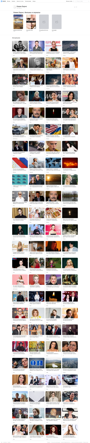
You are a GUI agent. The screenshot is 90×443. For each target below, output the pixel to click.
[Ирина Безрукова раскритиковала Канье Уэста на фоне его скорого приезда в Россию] (20, 382)
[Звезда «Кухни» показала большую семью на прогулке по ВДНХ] (70, 332)
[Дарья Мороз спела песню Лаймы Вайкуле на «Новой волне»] (20, 199)
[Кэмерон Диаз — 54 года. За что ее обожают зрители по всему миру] (53, 282)
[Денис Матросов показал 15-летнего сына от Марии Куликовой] (20, 82)
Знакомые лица (29, 30)
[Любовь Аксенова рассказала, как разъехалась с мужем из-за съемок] (53, 232)
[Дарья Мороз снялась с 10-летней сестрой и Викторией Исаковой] (53, 382)
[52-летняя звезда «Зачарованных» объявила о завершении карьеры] (53, 349)
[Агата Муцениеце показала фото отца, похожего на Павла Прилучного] (20, 215)
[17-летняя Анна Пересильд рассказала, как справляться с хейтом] (70, 432)
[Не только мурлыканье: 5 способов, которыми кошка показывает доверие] (20, 282)
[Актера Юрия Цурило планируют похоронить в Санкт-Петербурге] (70, 282)
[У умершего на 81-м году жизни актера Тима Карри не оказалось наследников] (36, 199)
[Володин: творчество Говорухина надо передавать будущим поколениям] (53, 416)
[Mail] (1, 1)
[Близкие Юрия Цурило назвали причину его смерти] (36, 115)
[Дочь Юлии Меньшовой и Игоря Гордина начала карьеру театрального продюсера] (36, 82)
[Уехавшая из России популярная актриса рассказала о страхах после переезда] (53, 48)
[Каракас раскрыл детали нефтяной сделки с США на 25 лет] (53, 182)
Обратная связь (85, 442)
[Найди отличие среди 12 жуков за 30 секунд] (20, 182)
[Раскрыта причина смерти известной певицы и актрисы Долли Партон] (36, 98)
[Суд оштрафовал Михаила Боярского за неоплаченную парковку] (20, 349)
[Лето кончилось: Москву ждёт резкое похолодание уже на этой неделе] (70, 199)
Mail (1, 442)
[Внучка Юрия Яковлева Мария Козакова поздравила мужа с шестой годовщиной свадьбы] (53, 98)
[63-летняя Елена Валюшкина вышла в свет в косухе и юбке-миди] (20, 232)
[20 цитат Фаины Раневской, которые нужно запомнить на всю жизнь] (36, 65)
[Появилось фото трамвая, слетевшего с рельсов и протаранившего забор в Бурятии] (36, 149)
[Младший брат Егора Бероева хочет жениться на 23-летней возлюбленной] (70, 65)
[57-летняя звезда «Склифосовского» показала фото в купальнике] (70, 132)
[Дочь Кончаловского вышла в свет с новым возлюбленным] (70, 149)
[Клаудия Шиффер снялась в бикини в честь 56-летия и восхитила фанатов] (20, 249)
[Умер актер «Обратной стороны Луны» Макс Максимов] (53, 299)
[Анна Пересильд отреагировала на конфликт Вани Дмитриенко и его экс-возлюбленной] (70, 115)
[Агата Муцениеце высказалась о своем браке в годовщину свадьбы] (36, 132)
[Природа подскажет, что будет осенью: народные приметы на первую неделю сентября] (70, 82)
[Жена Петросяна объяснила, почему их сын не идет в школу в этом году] (70, 349)
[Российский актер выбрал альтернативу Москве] (70, 315)
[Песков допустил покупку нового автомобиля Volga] (70, 382)
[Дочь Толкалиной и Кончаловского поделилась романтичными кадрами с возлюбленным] (53, 432)
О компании (5, 442)
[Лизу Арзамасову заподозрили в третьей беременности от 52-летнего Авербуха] (20, 332)
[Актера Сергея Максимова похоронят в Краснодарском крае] (53, 115)
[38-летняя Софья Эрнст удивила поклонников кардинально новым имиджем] (53, 149)
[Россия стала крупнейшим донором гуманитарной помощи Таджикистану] (20, 165)
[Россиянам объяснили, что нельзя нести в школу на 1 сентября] (36, 215)
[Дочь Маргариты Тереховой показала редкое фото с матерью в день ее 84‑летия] (20, 98)
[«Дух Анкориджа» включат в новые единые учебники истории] (53, 332)
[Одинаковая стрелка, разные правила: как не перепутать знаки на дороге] (36, 366)
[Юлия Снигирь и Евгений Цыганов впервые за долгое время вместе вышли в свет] (70, 299)
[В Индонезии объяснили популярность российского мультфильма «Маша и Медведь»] (53, 265)
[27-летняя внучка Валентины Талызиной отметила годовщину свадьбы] (70, 182)
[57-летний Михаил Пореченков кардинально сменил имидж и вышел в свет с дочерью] (70, 249)
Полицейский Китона (43, 30)
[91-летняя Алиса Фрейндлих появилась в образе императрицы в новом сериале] (20, 149)
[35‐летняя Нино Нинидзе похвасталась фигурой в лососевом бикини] (53, 315)
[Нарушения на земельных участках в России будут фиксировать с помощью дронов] (36, 399)
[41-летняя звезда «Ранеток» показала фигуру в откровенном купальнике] (70, 265)
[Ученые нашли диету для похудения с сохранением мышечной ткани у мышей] (53, 215)
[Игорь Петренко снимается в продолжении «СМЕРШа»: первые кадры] (20, 299)
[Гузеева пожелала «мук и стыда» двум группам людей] (70, 98)
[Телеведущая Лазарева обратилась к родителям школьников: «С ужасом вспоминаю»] (36, 282)
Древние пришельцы (17, 30)
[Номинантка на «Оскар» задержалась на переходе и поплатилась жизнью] (70, 399)
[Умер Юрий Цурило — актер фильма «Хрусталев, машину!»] (53, 199)
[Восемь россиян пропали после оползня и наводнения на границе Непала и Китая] (70, 366)
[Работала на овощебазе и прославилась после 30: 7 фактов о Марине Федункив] (36, 315)
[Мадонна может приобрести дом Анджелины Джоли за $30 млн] (70, 416)
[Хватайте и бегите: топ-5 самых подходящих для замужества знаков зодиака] (53, 366)
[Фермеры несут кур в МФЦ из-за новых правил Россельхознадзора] (53, 65)
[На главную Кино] (4, 1)
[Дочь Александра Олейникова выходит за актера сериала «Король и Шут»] (20, 416)
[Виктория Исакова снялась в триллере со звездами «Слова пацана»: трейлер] (36, 416)
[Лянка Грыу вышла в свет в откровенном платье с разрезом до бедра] (20, 265)
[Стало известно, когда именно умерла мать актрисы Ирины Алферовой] (20, 65)
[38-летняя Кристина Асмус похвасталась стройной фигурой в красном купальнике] (36, 265)
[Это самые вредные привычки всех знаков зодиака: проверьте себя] (53, 249)
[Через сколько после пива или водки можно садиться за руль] (36, 249)
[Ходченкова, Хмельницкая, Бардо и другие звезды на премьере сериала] (36, 299)
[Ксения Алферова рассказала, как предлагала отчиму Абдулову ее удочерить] (20, 48)
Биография (54, 30)
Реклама (9, 442)
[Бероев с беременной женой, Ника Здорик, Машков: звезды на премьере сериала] (36, 232)
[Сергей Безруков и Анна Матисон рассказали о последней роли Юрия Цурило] (36, 382)
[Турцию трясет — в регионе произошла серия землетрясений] (53, 165)
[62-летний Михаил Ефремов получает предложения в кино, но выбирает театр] (20, 115)
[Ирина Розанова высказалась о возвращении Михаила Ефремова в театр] (20, 315)
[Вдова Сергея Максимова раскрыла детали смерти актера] (70, 215)
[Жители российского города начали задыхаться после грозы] (53, 82)
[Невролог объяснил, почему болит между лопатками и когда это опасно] (36, 165)
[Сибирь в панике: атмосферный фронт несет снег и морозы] (70, 232)
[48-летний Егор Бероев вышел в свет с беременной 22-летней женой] (36, 182)
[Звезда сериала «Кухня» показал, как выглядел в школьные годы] (53, 399)
